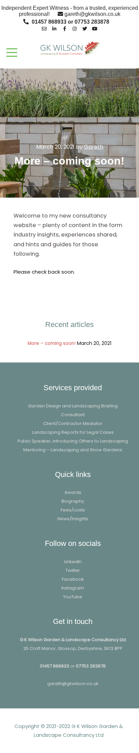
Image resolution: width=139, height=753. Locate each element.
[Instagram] (74, 27)
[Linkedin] (54, 27)
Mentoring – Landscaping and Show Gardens (72, 450)
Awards (72, 492)
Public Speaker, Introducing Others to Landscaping (73, 441)
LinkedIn (73, 561)
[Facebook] (64, 27)
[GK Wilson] (69, 48)
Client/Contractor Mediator (73, 423)
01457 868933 (54, 666)
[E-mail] (44, 27)
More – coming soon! (52, 343)
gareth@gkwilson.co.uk (73, 683)
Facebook (73, 579)
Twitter (72, 570)
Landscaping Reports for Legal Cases (73, 432)
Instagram (72, 588)
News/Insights (72, 519)
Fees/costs (73, 510)
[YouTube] (94, 27)
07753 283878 (91, 666)
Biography (72, 501)
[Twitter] (84, 27)
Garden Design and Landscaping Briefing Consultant (73, 410)
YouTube (72, 597)
